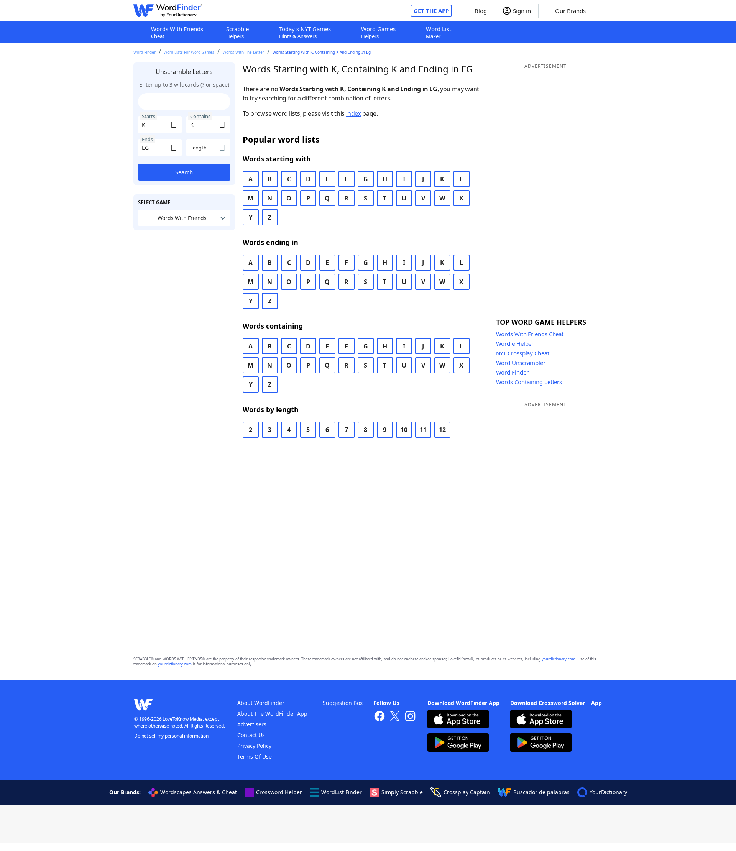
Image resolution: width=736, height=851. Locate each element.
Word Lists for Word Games (189, 52)
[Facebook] (379, 717)
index (353, 113)
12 (442, 430)
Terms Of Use (254, 756)
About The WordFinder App (272, 713)
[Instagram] (410, 717)
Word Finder (144, 52)
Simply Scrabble (402, 792)
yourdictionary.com (558, 659)
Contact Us (251, 735)
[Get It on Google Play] (458, 743)
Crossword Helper (279, 792)
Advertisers (251, 724)
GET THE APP (431, 11)
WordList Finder (341, 792)
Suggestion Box (343, 702)
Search (184, 172)
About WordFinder (260, 702)
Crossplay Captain (467, 792)
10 (404, 430)
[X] (395, 717)
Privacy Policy (254, 745)
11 (423, 430)
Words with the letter (243, 52)
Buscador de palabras (541, 792)
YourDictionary (608, 792)
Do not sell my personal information (171, 736)
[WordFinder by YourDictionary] (167, 10)
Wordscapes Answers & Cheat (198, 792)
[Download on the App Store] (458, 720)
